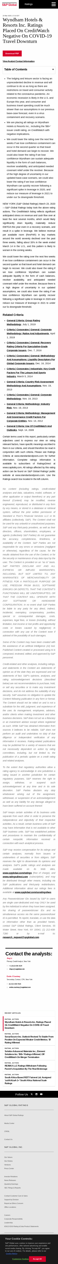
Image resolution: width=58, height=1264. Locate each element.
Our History (8, 1161)
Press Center (9, 1168)
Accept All (37, 1259)
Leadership (8, 1223)
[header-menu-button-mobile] (53, 4)
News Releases (10, 1180)
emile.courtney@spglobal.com (20, 987)
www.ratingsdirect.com (15, 876)
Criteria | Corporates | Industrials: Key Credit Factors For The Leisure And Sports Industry (31, 372)
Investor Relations (11, 1177)
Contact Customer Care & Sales (16, 1196)
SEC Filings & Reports (12, 1188)
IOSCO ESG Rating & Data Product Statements (21, 1226)
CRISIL (7, 1131)
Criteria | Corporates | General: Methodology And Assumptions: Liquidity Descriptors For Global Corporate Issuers (31, 359)
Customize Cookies (20, 1259)
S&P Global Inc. (13, 1147)
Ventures (7, 1165)
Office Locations (10, 1207)
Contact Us (8, 1139)
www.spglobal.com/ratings (17, 873)
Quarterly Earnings (11, 1184)
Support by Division (11, 1200)
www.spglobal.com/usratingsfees (33, 892)
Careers (7, 1215)
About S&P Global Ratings (14, 1115)
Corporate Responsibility (13, 1219)
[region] (29, 1249)
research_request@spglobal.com (21, 937)
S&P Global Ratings (16, 1105)
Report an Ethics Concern (13, 1203)
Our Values (8, 1157)
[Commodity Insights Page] (32, 1094)
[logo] (9, 4)
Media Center (9, 1123)
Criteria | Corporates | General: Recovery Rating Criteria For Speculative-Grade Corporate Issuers (29, 346)
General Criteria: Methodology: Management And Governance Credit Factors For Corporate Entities (31, 417)
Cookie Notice (11, 1254)
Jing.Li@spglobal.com (17, 969)
